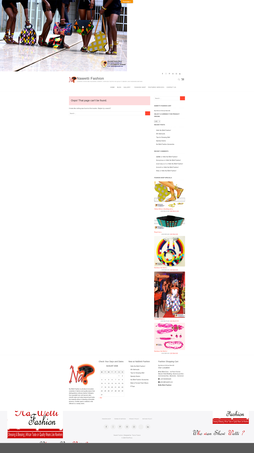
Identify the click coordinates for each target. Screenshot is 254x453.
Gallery (127, 87)
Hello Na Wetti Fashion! (163, 130)
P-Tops (132, 386)
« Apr (100, 398)
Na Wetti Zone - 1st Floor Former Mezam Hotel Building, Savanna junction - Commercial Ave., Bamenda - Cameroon (171, 374)
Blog (119, 87)
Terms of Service (120, 419)
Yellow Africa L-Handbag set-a (163, 209)
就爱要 (158, 157)
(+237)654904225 (165, 379)
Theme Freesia (136, 435)
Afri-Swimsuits (160, 134)
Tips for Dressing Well (163, 137)
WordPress (129, 438)
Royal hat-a (157, 232)
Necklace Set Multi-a (160, 268)
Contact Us (171, 87)
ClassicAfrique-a (159, 319)
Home (112, 87)
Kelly (157, 171)
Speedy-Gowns (161, 141)
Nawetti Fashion (90, 78)
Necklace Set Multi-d (160, 351)
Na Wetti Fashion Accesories (165, 144)
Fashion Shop (140, 87)
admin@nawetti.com (166, 382)
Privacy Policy (134, 419)
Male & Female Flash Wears (139, 383)
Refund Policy (147, 419)
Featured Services (156, 87)
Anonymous (160, 160)
